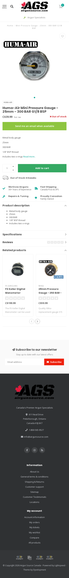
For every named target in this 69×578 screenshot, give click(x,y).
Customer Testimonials (34, 496)
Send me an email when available (34, 126)
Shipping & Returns (34, 481)
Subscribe (55, 361)
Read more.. (29, 156)
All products (35, 542)
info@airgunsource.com (36, 436)
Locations (34, 502)
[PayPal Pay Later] (49, 557)
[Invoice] (29, 557)
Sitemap (34, 491)
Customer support (34, 486)
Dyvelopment (39, 569)
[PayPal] (39, 557)
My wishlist (34, 532)
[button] (34, 97)
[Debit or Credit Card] (19, 557)
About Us (34, 471)
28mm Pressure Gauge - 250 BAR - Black (50, 292)
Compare (34, 537)
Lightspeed (60, 565)
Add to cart (42, 168)
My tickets (34, 527)
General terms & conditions (34, 476)
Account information (34, 517)
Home (10, 25)
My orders (34, 522)
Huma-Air (8, 102)
